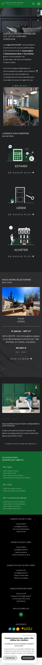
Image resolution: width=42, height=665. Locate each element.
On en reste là (28, 635)
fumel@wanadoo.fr (21, 526)
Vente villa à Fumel (9, 473)
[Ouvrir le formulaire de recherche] (33, 4)
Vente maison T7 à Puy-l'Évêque (14, 502)
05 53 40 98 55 (21, 524)
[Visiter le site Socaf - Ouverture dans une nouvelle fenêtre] (27, 628)
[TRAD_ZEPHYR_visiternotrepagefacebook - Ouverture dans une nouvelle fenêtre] (21, 614)
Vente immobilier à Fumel (12, 488)
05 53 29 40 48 (21, 593)
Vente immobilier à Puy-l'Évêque (14, 491)
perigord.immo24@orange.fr (21, 596)
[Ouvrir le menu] (38, 4)
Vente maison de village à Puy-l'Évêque (16, 478)
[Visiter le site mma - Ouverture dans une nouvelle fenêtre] (14, 629)
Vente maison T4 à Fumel (11, 506)
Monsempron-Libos (13, 54)
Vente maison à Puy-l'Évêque (13, 475)
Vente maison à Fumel (11, 471)
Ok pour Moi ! (28, 658)
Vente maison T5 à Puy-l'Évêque (14, 504)
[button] (3, 369)
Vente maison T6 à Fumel (11, 508)
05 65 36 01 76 (21, 570)
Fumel (24, 51)
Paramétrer (10, 658)
